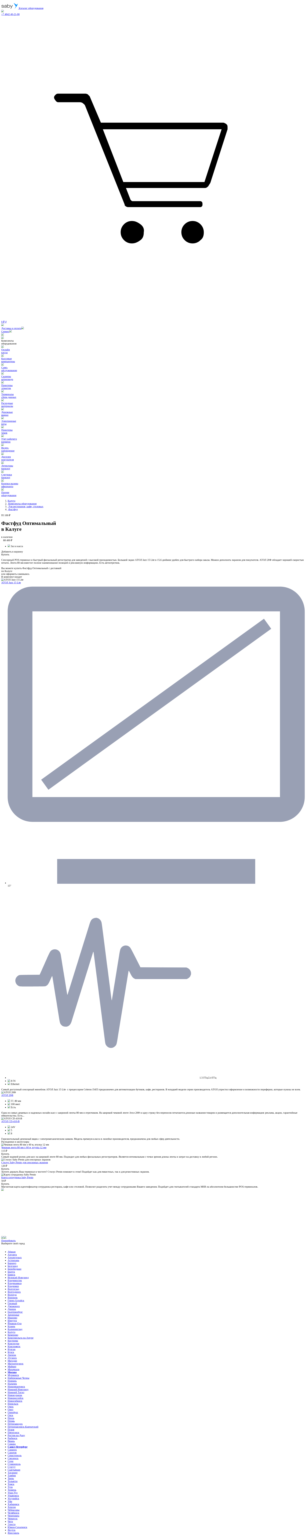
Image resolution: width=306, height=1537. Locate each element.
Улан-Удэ (13, 1492)
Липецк (12, 1355)
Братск (11, 1271)
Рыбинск (12, 1438)
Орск (10, 1415)
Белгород (13, 1266)
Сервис (5, 331)
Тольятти (13, 1481)
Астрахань (13, 1260)
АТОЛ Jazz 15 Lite (11, 582)
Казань (11, 1326)
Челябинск (13, 1512)
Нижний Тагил (16, 1392)
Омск (11, 1406)
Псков (11, 1429)
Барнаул (12, 1263)
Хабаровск (13, 1504)
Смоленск (13, 1458)
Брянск (11, 1274)
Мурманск (13, 1375)
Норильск (13, 1403)
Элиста (11, 1524)
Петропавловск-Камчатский (23, 1426)
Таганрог (13, 1472)
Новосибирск (15, 1401)
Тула (10, 1487)
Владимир (13, 1286)
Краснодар (13, 1343)
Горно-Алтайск (16, 1300)
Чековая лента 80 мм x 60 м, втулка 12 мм (23, 1147)
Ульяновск (13, 1495)
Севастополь (15, 1455)
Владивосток (15, 1280)
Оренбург (13, 1412)
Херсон (12, 1507)
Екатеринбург (15, 1312)
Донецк (12, 1309)
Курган (11, 1349)
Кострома (13, 1340)
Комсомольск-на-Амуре (20, 1337)
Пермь (11, 1421)
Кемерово (13, 1335)
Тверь (11, 1478)
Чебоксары (13, 1510)
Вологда (12, 1294)
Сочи (10, 1461)
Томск (11, 1484)
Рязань (11, 1441)
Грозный (12, 1303)
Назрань (12, 1381)
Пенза (11, 1418)
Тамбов (12, 1475)
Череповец (13, 1515)
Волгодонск (14, 1292)
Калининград (15, 1329)
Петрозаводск (15, 1424)
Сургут (11, 1467)
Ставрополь (14, 1464)
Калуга (11, 1332)
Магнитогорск (15, 1363)
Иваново (12, 1317)
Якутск (11, 1530)
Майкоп (12, 1366)
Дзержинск (14, 1306)
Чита (10, 1521)
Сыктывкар (14, 1469)
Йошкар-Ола (15, 1323)
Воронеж (13, 1297)
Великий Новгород (18, 1277)
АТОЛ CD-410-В (10, 1121)
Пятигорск (13, 1432)
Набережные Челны (18, 1378)
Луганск (12, 1358)
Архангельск (15, 1257)
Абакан (12, 1251)
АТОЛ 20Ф (7, 1095)
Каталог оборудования (30, 8)
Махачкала (13, 1369)
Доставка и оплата (11, 328)
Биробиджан (14, 1269)
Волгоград (13, 1289)
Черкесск (13, 1518)
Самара (12, 1444)
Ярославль (13, 1533)
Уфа (10, 1501)
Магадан (12, 1360)
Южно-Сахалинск (17, 1527)
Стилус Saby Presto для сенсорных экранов (24, 1162)
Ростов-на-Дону (16, 1435)
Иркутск (12, 1320)
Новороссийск (15, 1398)
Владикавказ (15, 1283)
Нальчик (12, 1383)
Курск (11, 1352)
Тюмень (12, 1490)
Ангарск (12, 1254)
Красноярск (14, 1346)
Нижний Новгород (18, 1389)
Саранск (12, 1449)
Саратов (12, 1452)
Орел (10, 1409)
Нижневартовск (16, 1386)
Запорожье (13, 1315)
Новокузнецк (15, 1395)
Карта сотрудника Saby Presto (17, 1177)
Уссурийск (13, 1498)
